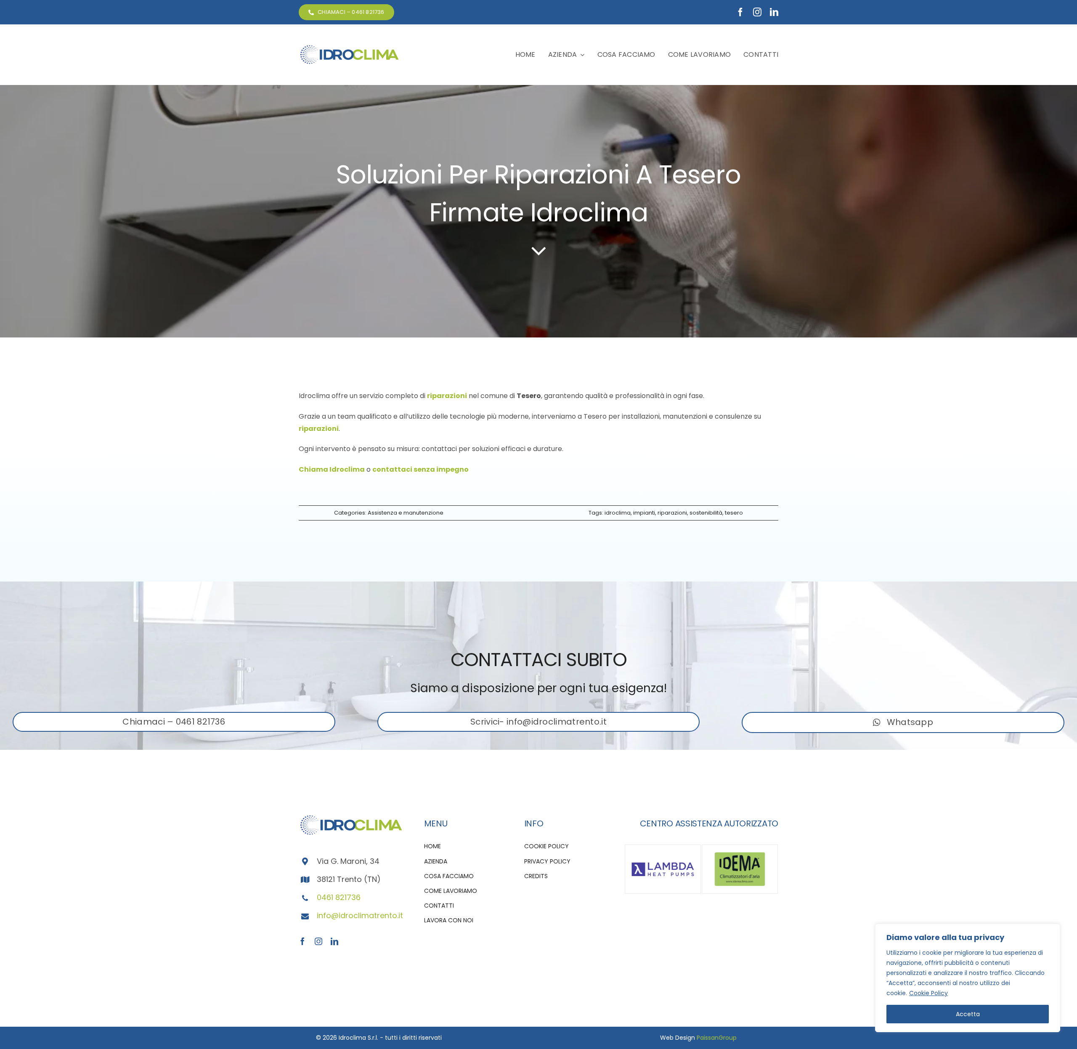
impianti (644, 513)
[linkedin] (774, 12)
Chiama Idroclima (332, 469)
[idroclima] (349, 47)
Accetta (968, 1014)
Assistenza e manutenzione (405, 513)
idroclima (618, 513)
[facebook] (740, 12)
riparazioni (447, 396)
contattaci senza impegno (420, 469)
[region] (967, 978)
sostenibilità (706, 513)
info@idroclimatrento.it (360, 915)
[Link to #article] (539, 250)
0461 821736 (339, 897)
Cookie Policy (928, 993)
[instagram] (757, 12)
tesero (734, 513)
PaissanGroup (717, 1037)
